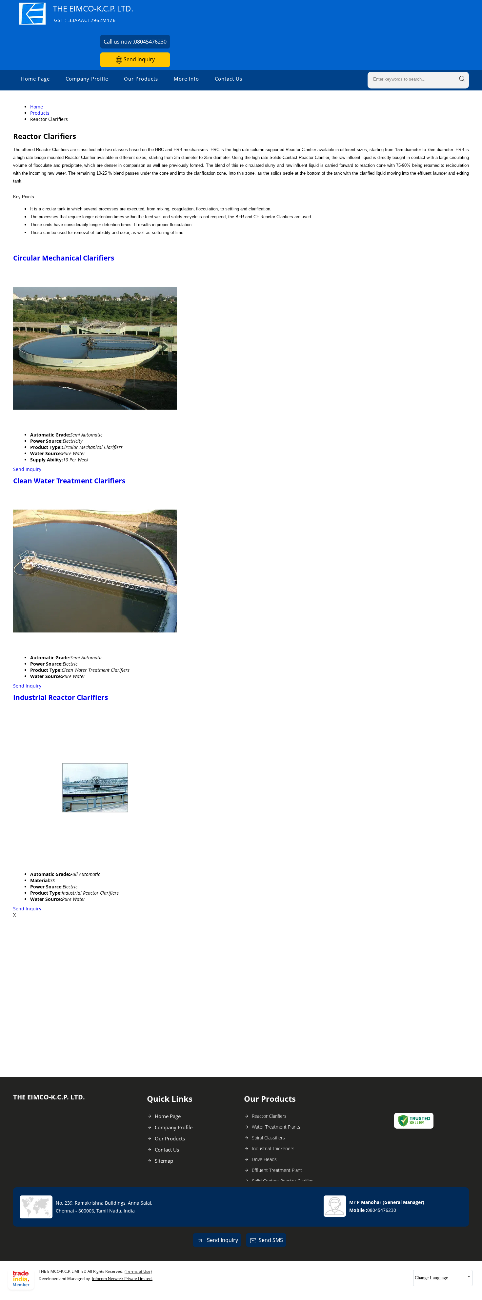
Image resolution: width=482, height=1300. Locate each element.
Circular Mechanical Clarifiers (63, 257)
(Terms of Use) (138, 1271)
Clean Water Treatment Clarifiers (69, 480)
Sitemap (164, 1160)
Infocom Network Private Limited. (122, 1278)
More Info (186, 78)
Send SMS (271, 1240)
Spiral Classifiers (268, 1138)
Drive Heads (264, 1159)
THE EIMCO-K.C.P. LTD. (93, 13)
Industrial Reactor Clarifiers (60, 697)
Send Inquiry (138, 59)
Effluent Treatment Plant (277, 1170)
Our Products (141, 78)
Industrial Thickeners (273, 1148)
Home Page (35, 78)
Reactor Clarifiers (269, 1116)
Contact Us (228, 78)
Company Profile (87, 78)
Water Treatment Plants (276, 1127)
